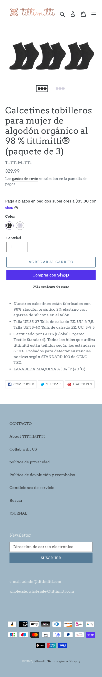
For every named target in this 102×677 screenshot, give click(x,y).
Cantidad (13, 238)
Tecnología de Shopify (63, 661)
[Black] (9, 225)
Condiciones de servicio (32, 487)
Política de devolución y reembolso (42, 475)
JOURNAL (18, 513)
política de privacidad (29, 462)
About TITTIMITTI (27, 436)
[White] (20, 225)
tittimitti (40, 661)
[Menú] (93, 14)
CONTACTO (20, 423)
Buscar (16, 500)
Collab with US (23, 449)
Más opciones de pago (51, 286)
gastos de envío (25, 179)
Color (10, 216)
